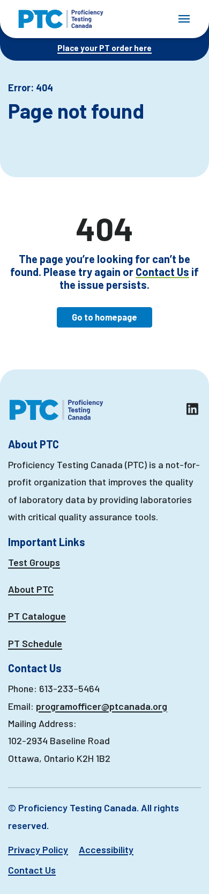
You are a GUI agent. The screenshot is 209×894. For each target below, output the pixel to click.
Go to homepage (104, 317)
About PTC (31, 589)
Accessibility (106, 849)
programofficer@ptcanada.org (101, 706)
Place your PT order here (104, 48)
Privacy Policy (38, 849)
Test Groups (34, 562)
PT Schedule (35, 643)
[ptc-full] (60, 19)
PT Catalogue (37, 616)
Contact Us (162, 271)
